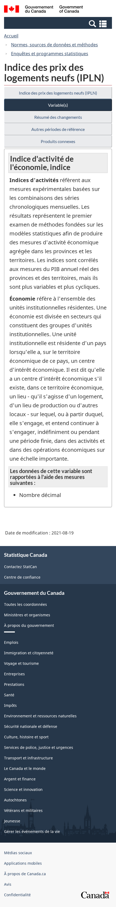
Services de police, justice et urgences (38, 747)
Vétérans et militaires (23, 810)
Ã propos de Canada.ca (25, 873)
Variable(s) (58, 104)
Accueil (11, 36)
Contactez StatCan (20, 566)
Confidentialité (17, 894)
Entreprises (14, 673)
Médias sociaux (18, 852)
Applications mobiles (23, 863)
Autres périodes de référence (58, 129)
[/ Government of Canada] (43, 9)
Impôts (10, 705)
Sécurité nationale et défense (30, 726)
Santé (9, 694)
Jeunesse (12, 820)
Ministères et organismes (27, 614)
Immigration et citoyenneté (28, 652)
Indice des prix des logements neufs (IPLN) (58, 92)
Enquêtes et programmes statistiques (49, 54)
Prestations (14, 684)
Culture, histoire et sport (26, 736)
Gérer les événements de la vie (32, 831)
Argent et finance (20, 778)
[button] (58, 23)
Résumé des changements (58, 117)
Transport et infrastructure (28, 757)
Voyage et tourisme (21, 663)
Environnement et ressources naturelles (40, 715)
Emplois (11, 642)
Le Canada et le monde (25, 768)
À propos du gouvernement (29, 625)
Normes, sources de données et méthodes (54, 45)
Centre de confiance (22, 577)
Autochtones (15, 799)
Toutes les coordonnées (25, 604)
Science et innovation (23, 789)
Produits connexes (58, 141)
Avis (7, 884)
